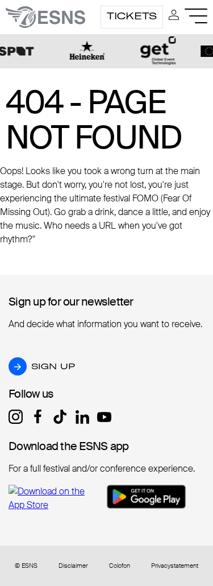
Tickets (132, 16)
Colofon (119, 566)
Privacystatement (174, 566)
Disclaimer (73, 566)
